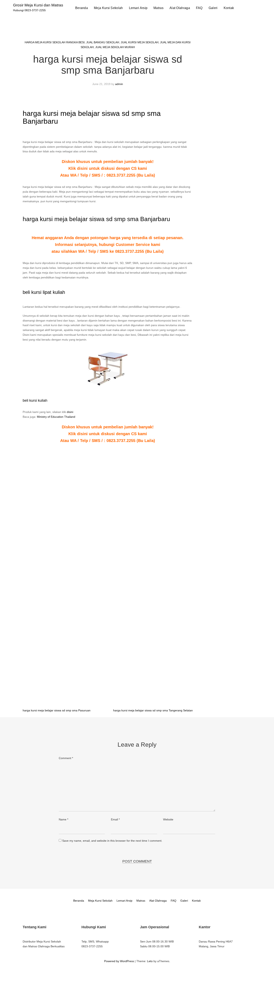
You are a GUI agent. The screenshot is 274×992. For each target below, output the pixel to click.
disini (70, 412)
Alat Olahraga (179, 8)
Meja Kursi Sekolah (108, 8)
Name (63, 819)
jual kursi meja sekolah (139, 42)
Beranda (81, 8)
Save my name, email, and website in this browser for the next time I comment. (112, 840)
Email (115, 819)
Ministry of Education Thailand (56, 416)
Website (168, 819)
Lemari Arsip (138, 8)
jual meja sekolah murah (115, 47)
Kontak (229, 8)
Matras (158, 8)
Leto (150, 961)
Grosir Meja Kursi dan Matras (38, 5)
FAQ (199, 8)
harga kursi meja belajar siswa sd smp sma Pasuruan (56, 710)
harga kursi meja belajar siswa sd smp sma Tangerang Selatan (153, 710)
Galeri (213, 8)
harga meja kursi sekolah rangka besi (55, 42)
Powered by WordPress (119, 961)
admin (119, 84)
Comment (66, 758)
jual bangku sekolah (102, 42)
